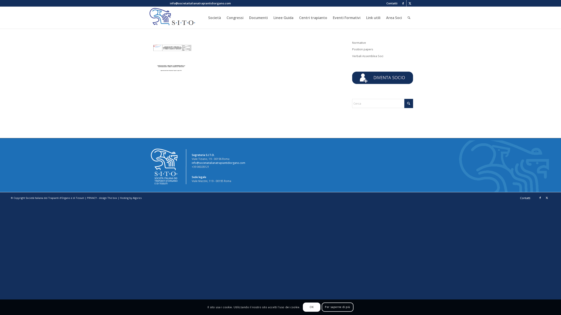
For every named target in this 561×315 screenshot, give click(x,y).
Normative (359, 43)
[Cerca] (409, 18)
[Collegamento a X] (410, 3)
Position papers (362, 49)
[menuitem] (391, 3)
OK (312, 307)
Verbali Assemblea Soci (367, 56)
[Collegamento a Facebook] (403, 3)
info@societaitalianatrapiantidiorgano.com (218, 163)
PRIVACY (92, 198)
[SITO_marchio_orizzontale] (171, 18)
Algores (137, 198)
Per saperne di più (337, 307)
